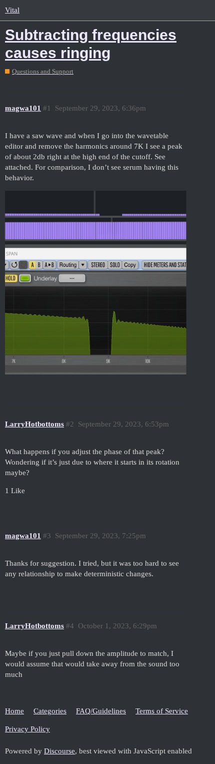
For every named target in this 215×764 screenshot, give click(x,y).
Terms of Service (162, 711)
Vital (12, 10)
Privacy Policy (27, 729)
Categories (50, 711)
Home (14, 711)
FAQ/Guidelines (101, 711)
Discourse (59, 751)
